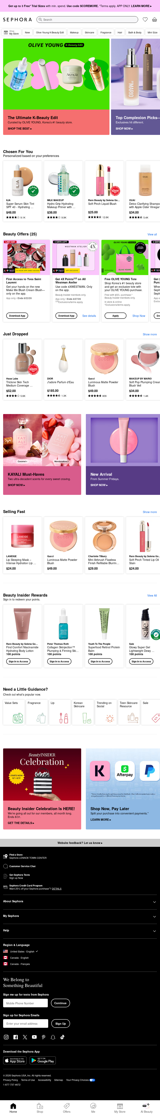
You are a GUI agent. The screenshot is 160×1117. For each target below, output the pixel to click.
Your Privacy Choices (77, 1079)
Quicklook (12, 180)
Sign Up (60, 1023)
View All (152, 595)
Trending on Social (104, 704)
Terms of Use (28, 1079)
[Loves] (145, 19)
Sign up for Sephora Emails (21, 1015)
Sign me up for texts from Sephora (26, 994)
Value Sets (11, 703)
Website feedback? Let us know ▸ (80, 843)
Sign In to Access (18, 661)
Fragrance (34, 703)
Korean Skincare (79, 704)
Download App (17, 315)
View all (152, 234)
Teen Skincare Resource (129, 704)
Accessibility (44, 1079)
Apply (115, 315)
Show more (150, 334)
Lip (52, 703)
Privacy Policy (10, 1079)
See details (89, 316)
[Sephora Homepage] (17, 19)
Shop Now (138, 316)
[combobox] (87, 19)
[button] (124, 281)
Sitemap (58, 1079)
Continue (60, 1003)
